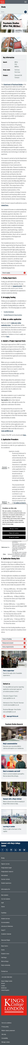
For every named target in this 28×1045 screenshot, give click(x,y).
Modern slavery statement (13, 1030)
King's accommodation (10, 743)
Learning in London (9, 826)
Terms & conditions (12, 1023)
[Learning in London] (14, 816)
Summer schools (11, 880)
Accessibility (10, 1038)
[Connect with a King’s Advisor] (14, 789)
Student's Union (11, 954)
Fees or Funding (7, 639)
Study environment (7, 643)
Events (9, 950)
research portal (17, 286)
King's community (11, 966)
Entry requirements (8, 647)
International (10, 876)
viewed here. (5, 205)
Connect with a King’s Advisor (12, 799)
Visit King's (10, 958)
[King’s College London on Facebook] (2, 849)
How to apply (6, 273)
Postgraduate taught (12, 868)
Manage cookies (11, 1042)
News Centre (10, 946)
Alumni (9, 907)
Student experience (12, 884)
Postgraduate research (13, 872)
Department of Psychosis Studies (13, 84)
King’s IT (9, 931)
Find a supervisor (8, 670)
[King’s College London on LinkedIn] (15, 849)
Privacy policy (10, 1026)
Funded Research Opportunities (13, 315)
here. (24, 435)
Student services (11, 919)
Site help (9, 1034)
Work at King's (11, 962)
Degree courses (11, 864)
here (8, 336)
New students (11, 896)
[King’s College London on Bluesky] (24, 849)
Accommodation (11, 923)
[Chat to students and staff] (14, 761)
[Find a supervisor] (14, 659)
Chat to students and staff (11, 771)
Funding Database (9, 312)
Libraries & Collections (13, 927)
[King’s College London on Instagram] (11, 849)
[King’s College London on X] (6, 849)
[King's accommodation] (14, 733)
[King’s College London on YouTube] (19, 849)
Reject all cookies (14, 533)
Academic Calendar (12, 934)
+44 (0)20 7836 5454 (6, 977)
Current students (11, 899)
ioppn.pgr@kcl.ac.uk (7, 431)
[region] (14, 522)
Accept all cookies (14, 537)
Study (3, 7)
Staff (8, 903)
